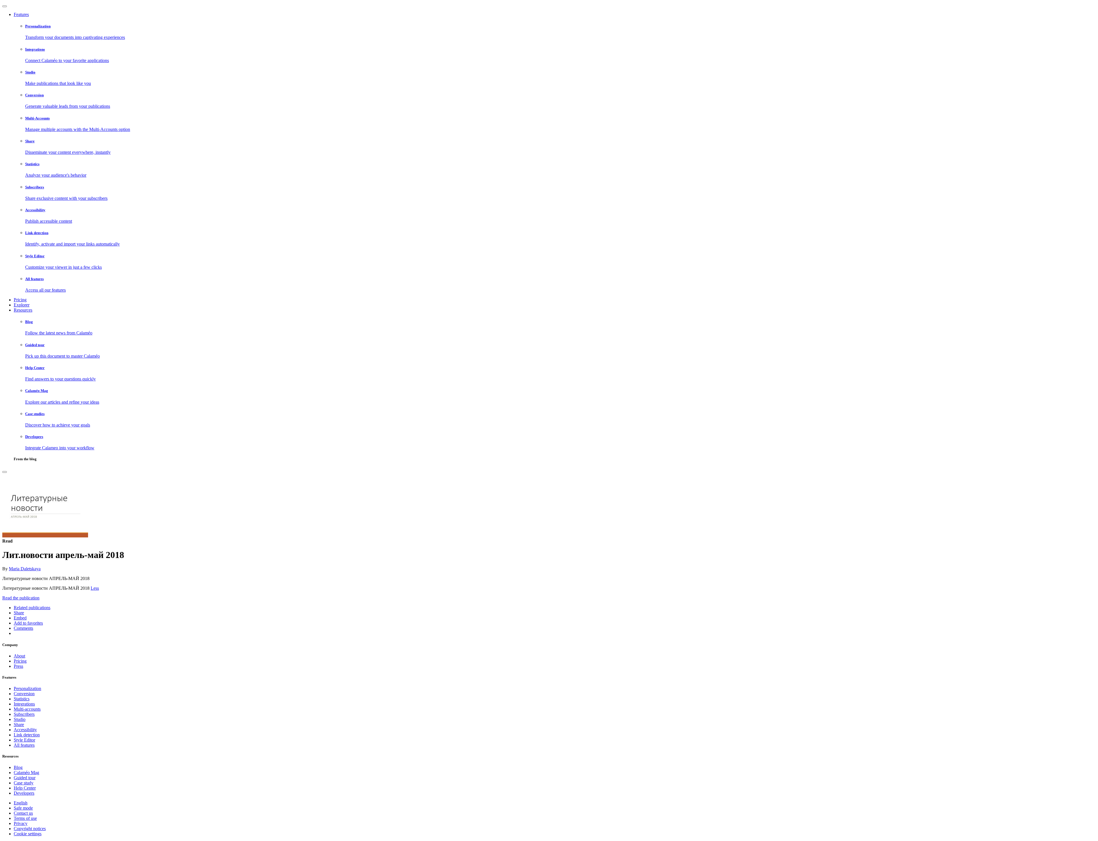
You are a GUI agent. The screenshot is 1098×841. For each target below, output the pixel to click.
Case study (23, 782)
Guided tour (24, 777)
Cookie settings (27, 833)
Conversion (24, 693)
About (19, 655)
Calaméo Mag (26, 772)
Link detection (27, 734)
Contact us (23, 813)
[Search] (4, 472)
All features (24, 745)
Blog (18, 767)
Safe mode (23, 808)
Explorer (21, 304)
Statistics (21, 698)
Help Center (25, 788)
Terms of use (25, 818)
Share (19, 724)
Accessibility (25, 729)
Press (18, 666)
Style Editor (24, 740)
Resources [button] (23, 310)
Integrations (24, 704)
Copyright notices (30, 828)
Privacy (20, 823)
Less (95, 588)
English (20, 802)
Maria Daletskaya (25, 568)
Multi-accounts (27, 709)
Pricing (20, 299)
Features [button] (21, 14)
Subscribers (24, 714)
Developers (24, 793)
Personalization (27, 688)
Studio (19, 719)
